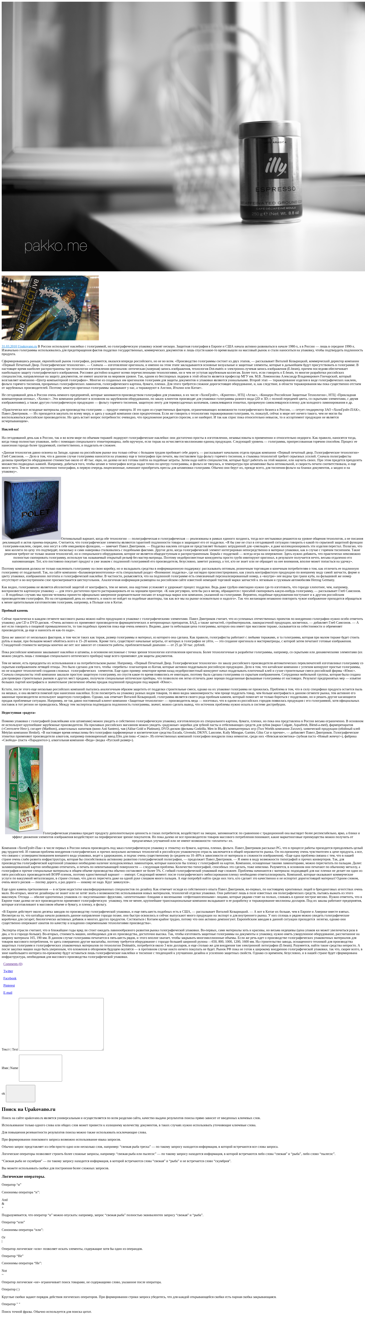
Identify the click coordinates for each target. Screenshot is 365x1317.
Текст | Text (10, 1049)
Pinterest (9, 985)
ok (3, 1093)
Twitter (8, 971)
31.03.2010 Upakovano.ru (19, 346)
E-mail (7, 992)
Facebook (9, 978)
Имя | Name (10, 1068)
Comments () (12, 964)
